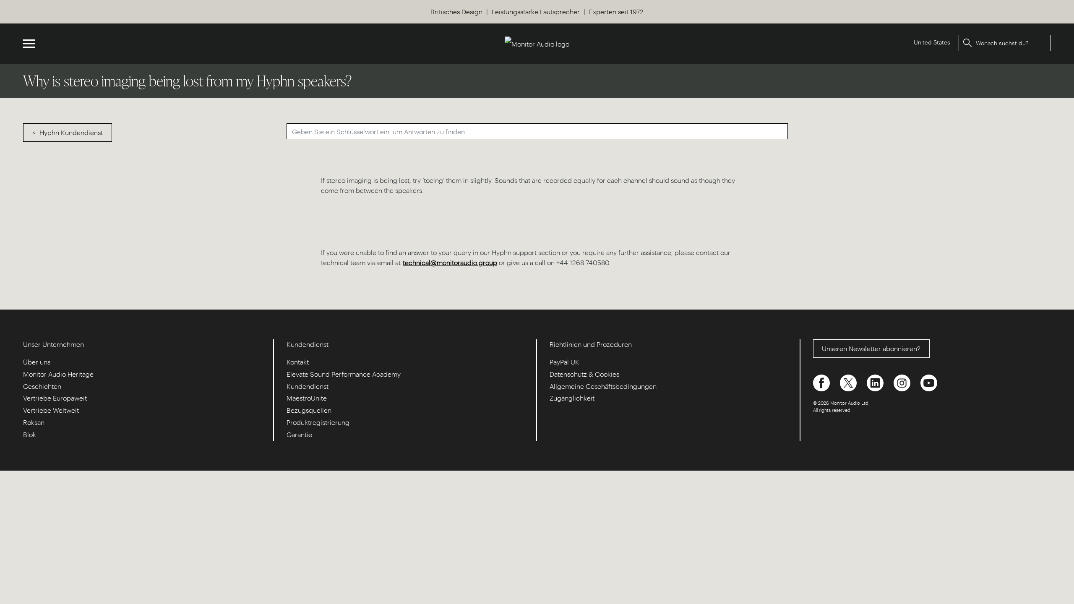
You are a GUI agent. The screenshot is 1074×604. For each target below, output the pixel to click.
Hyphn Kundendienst (71, 132)
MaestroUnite (307, 398)
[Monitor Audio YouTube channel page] (928, 382)
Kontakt (298, 362)
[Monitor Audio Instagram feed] (903, 382)
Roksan (33, 422)
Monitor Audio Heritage (58, 374)
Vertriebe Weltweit (51, 410)
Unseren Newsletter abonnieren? (871, 348)
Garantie (299, 434)
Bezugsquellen (309, 410)
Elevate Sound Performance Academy (344, 374)
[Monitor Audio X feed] (849, 382)
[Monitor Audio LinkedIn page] (876, 382)
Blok (29, 434)
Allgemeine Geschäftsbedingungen (603, 386)
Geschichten (42, 386)
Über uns (36, 362)
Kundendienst (307, 386)
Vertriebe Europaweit (55, 398)
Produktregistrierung (318, 422)
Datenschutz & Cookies (584, 374)
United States (932, 42)
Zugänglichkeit (572, 398)
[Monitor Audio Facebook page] (822, 382)
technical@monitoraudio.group (450, 262)
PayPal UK (564, 362)
